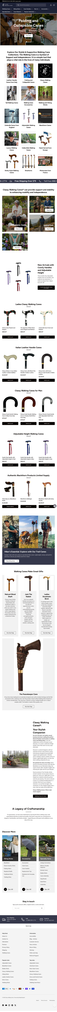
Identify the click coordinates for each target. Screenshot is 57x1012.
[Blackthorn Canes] (45, 116)
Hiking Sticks (5, 974)
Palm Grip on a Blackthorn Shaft (9, 499)
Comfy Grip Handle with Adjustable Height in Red (8, 458)
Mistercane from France (45, 171)
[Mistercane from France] (45, 161)
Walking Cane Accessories (28, 104)
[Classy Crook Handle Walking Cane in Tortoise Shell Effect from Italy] (29, 404)
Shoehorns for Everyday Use (28, 875)
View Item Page (10, 632)
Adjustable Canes (6, 963)
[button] (53, 5)
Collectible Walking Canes (28, 149)
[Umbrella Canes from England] (12, 116)
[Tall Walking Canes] (12, 93)
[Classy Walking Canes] (45, 71)
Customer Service (34, 941)
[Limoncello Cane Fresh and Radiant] (47, 317)
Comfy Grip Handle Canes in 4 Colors (46, 287)
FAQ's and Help (34, 953)
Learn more (18, 1)
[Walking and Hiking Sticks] (45, 93)
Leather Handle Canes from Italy (11, 81)
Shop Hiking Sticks (10, 561)
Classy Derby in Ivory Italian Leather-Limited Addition (9, 371)
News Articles (33, 944)
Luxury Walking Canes (12, 149)
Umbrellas (43, 884)
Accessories (25, 862)
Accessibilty (33, 936)
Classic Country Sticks (9, 865)
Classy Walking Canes (45, 81)
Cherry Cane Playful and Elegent (8, 328)
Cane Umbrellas (44, 876)
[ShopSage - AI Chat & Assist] (54, 1005)
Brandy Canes (44, 870)
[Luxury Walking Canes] (12, 138)
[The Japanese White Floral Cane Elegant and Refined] (29, 317)
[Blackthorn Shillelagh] (29, 489)
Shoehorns (28, 170)
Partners (4, 944)
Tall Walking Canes (11, 103)
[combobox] (31, 5)
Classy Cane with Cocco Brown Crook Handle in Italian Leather (47, 372)
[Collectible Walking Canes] (28, 138)
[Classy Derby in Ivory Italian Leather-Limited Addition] (10, 361)
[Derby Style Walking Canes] (12, 161)
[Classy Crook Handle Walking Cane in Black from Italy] (10, 404)
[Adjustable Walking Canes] (28, 116)
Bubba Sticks (43, 873)
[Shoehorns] (28, 161)
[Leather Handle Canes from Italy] (12, 71)
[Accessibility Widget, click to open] (54, 506)
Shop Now (28, 36)
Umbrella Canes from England (12, 126)
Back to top (28, 926)
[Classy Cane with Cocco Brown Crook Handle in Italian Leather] (47, 361)
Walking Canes (6, 953)
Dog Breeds (43, 878)
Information (5, 941)
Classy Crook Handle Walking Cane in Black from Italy (10, 415)
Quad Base (43, 881)
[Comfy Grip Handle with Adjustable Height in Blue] (29, 447)
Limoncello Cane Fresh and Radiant (46, 328)
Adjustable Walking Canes (28, 126)
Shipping (4, 950)
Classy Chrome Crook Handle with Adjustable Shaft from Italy (46, 415)
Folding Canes (33, 979)
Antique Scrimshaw (45, 862)
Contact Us (5, 939)
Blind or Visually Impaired (44, 866)
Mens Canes (5, 979)
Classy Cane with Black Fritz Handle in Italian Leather (28, 371)
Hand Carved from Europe (45, 149)
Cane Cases (25, 865)
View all (28, 306)
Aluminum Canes (34, 965)
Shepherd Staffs (8, 871)
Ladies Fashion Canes (8, 977)
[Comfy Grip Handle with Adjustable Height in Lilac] (47, 447)
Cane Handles (25, 868)
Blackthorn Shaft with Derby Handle (46, 499)
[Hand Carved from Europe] (45, 138)
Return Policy (33, 947)
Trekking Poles (7, 877)
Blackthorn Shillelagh (26, 499)
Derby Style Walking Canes (12, 171)
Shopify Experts (22, 997)
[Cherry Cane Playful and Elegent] (10, 317)
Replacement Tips (27, 871)
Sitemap (32, 950)
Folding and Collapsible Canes (28, 81)
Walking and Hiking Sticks (45, 104)
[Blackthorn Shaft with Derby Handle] (47, 489)
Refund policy (52, 1000)
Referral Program (34, 955)
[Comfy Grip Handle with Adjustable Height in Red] (10, 447)
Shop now (18, 229)
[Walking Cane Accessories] (28, 93)
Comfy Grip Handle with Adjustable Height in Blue (27, 458)
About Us (4, 936)
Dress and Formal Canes (36, 977)
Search (37, 1000)
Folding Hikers (7, 868)
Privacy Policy (5, 947)
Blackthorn (6, 862)
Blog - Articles (33, 939)
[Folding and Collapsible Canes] (28, 71)
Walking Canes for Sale (40, 796)
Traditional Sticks (8, 874)
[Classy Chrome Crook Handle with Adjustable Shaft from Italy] (47, 404)
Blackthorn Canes (45, 125)
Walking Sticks (6, 982)
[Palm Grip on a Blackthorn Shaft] (10, 489)
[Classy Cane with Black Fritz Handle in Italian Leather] (29, 361)
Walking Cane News (35, 982)
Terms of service (44, 1000)
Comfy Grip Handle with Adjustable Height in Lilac (45, 458)
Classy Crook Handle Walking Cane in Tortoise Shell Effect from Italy (28, 415)
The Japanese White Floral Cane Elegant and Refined (28, 328)
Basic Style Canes (34, 968)
